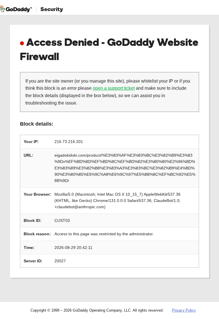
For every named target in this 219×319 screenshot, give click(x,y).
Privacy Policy (184, 310)
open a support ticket (114, 88)
